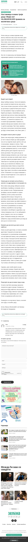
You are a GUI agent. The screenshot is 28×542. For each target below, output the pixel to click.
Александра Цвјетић (7, 24)
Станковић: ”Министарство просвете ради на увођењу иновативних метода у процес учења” (18, 455)
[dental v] (11, 413)
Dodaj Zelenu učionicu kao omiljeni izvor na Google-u (14, 28)
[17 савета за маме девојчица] (20, 495)
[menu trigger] (25, 2)
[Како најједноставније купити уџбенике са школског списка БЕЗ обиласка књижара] (4, 431)
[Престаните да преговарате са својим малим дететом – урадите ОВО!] (7, 495)
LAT (18, 2)
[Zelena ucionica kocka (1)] (11, 394)
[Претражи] (21, 2)
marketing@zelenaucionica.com (14, 534)
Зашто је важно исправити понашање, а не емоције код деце (20, 484)
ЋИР (15, 2)
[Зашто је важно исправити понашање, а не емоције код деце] (20, 476)
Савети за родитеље (6, 12)
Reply (25, 324)
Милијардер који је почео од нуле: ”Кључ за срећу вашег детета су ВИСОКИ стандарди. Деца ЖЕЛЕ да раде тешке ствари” (7, 485)
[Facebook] (12, 520)
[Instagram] (15, 520)
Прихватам (14, 540)
